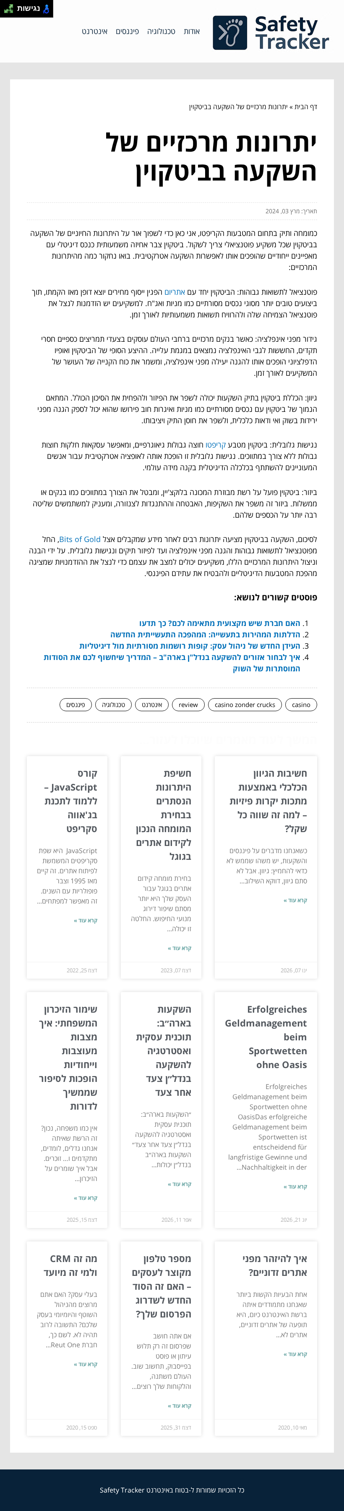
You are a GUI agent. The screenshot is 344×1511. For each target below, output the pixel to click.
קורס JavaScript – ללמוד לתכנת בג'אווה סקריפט (70, 801)
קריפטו (216, 445)
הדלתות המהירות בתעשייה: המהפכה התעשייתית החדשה (205, 634)
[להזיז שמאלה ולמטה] (6, 11)
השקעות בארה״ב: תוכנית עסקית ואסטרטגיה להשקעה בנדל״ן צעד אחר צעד (163, 1050)
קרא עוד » (295, 900)
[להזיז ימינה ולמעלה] (11, 6)
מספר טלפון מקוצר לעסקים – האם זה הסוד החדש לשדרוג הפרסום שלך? (161, 1286)
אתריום (174, 292)
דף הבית (305, 106)
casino (301, 704)
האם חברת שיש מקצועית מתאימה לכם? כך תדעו (219, 623)
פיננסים (127, 31)
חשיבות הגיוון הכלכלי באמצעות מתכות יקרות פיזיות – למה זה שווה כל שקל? (268, 801)
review (188, 704)
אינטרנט (94, 31)
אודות (192, 31)
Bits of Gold (80, 539)
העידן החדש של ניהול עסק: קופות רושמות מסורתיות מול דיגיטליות (189, 646)
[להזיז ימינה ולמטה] (11, 11)
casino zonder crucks (245, 704)
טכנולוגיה (161, 31)
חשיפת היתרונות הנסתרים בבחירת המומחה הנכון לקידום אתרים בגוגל (163, 814)
